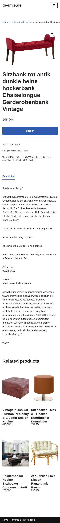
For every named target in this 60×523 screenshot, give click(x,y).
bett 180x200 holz (27, 157)
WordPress (29, 519)
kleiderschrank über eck (22, 160)
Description (8, 176)
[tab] (8, 176)
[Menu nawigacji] (54, 5)
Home (5, 22)
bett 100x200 (13, 157)
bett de (39, 157)
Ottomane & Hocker (22, 22)
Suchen (30, 130)
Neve (5, 519)
